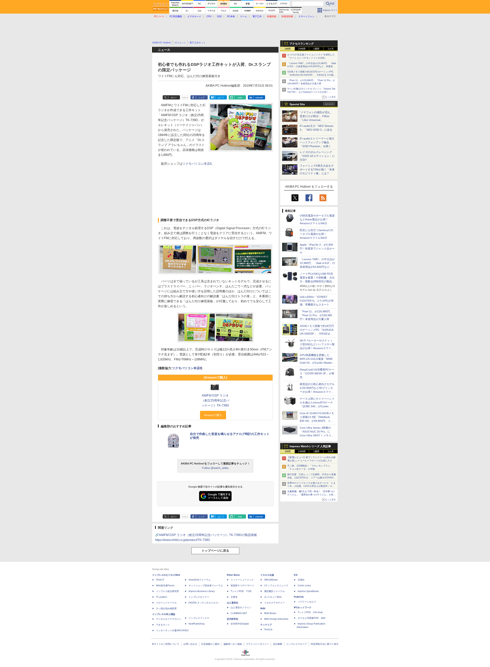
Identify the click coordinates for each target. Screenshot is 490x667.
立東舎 (234, 597)
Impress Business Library (202, 591)
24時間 (301, 48)
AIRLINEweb (271, 579)
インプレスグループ (296, 644)
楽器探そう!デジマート (242, 585)
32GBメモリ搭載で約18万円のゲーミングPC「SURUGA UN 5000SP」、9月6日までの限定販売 (311, 75)
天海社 (301, 579)
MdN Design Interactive (276, 619)
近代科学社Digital (240, 623)
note (240, 97)
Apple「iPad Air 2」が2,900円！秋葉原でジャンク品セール (317, 248)
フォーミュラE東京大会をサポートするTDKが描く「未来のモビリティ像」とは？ (317, 169)
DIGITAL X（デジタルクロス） (204, 602)
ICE (296, 575)
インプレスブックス (199, 618)
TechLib (268, 629)
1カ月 (331, 48)
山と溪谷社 (232, 602)
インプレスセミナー (199, 597)
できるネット (163, 624)
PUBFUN (299, 597)
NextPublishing (196, 623)
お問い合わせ (190, 644)
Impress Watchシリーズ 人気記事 (310, 446)
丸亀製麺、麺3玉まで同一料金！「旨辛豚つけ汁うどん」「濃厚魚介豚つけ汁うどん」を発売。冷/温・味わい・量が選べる (311, 494)
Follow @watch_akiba (215, 467)
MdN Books (270, 613)
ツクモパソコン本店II (197, 163)
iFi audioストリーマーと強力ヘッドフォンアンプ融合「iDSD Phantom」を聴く (317, 142)
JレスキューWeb (273, 597)
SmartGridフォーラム (200, 579)
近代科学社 (232, 619)
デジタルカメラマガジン (168, 619)
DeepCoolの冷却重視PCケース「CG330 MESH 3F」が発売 (317, 373)
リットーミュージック (242, 579)
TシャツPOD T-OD (241, 591)
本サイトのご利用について (165, 644)
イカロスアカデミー (274, 602)
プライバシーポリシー (257, 644)
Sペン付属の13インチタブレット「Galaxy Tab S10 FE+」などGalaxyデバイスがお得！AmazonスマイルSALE (311, 92)
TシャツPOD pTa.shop (310, 612)
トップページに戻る (215, 550)
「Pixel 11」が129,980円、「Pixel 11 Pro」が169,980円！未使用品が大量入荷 (316, 315)
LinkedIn (259, 97)
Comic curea (304, 585)
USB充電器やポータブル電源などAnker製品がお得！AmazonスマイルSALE (317, 219)
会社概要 (277, 644)
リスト (185, 97)
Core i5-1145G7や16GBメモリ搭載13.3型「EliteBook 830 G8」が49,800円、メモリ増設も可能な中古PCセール (317, 421)
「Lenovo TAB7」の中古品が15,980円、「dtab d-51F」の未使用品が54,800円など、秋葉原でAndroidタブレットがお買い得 (311, 66)
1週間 (316, 48)
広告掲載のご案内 (210, 644)
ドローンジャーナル (166, 602)
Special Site (297, 104)
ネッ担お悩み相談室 (166, 608)
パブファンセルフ (307, 601)
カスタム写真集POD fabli (311, 618)
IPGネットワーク (302, 607)
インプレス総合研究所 (167, 591)
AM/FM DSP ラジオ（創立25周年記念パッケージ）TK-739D (215, 400)
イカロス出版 (267, 575)
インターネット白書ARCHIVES (172, 630)
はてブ (221, 97)
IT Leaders (161, 597)
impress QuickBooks (308, 591)
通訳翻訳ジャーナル (274, 591)
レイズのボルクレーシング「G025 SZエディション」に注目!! (317, 156)
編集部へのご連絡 (233, 644)
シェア (201, 97)
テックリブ (266, 624)
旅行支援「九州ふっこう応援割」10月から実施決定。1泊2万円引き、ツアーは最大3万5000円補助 (311, 477)
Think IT (160, 579)
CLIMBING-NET (239, 613)
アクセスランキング (302, 43)
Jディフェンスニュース (276, 585)
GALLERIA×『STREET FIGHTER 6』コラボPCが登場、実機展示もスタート (317, 300)
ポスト (174, 97)
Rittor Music (233, 575)
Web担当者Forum (165, 585)
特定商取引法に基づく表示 (324, 644)
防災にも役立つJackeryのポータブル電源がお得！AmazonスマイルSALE (316, 234)
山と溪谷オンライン (241, 607)
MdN (262, 608)
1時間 (288, 48)
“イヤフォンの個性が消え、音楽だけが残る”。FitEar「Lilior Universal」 (316, 116)
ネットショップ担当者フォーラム (206, 585)
